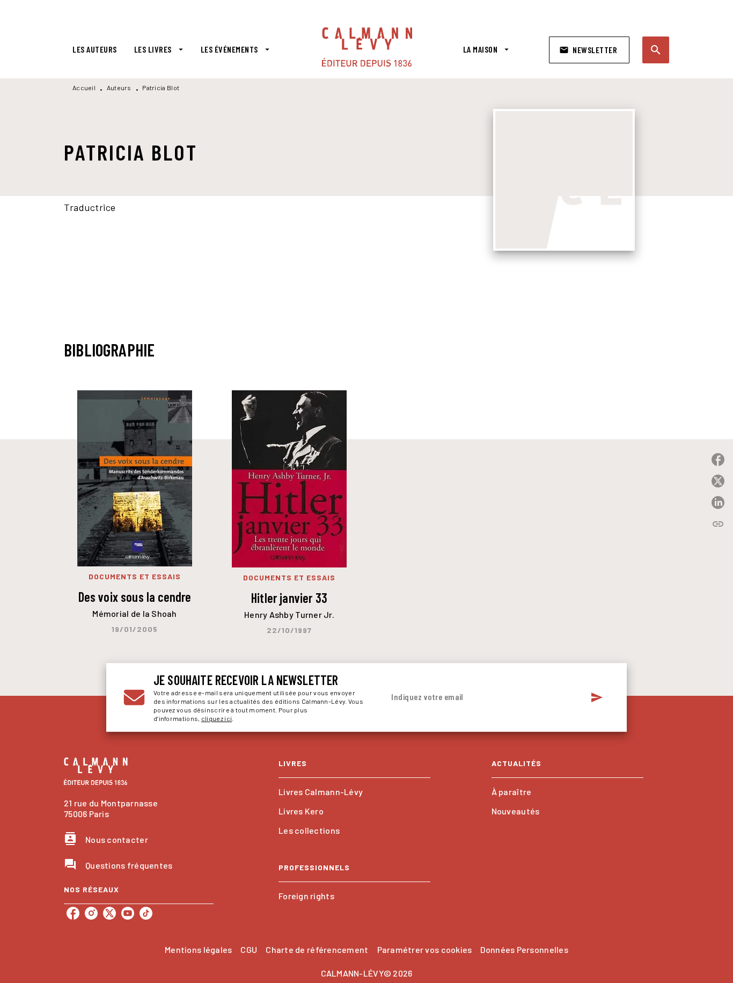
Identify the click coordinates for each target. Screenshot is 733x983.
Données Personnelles (524, 949)
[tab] (95, 49)
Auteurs (119, 87)
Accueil (84, 87)
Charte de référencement (317, 949)
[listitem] (73, 913)
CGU (248, 949)
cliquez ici (216, 718)
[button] (589, 50)
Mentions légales (198, 949)
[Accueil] (367, 46)
